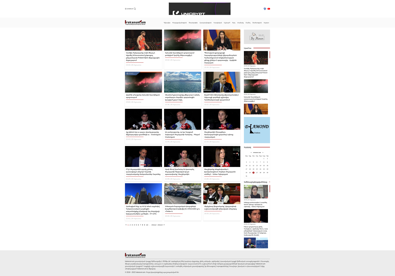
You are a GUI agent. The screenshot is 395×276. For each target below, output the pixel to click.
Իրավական (218, 23)
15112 (153, 225)
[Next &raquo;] (164, 224)
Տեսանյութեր (193, 23)
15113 (160, 225)
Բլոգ (233, 23)
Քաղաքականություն (179, 23)
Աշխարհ (227, 23)
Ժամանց (240, 23)
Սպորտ (266, 23)
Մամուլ (248, 23)
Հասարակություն (205, 23)
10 (147, 225)
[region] (257, 82)
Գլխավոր (167, 23)
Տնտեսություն (257, 23)
